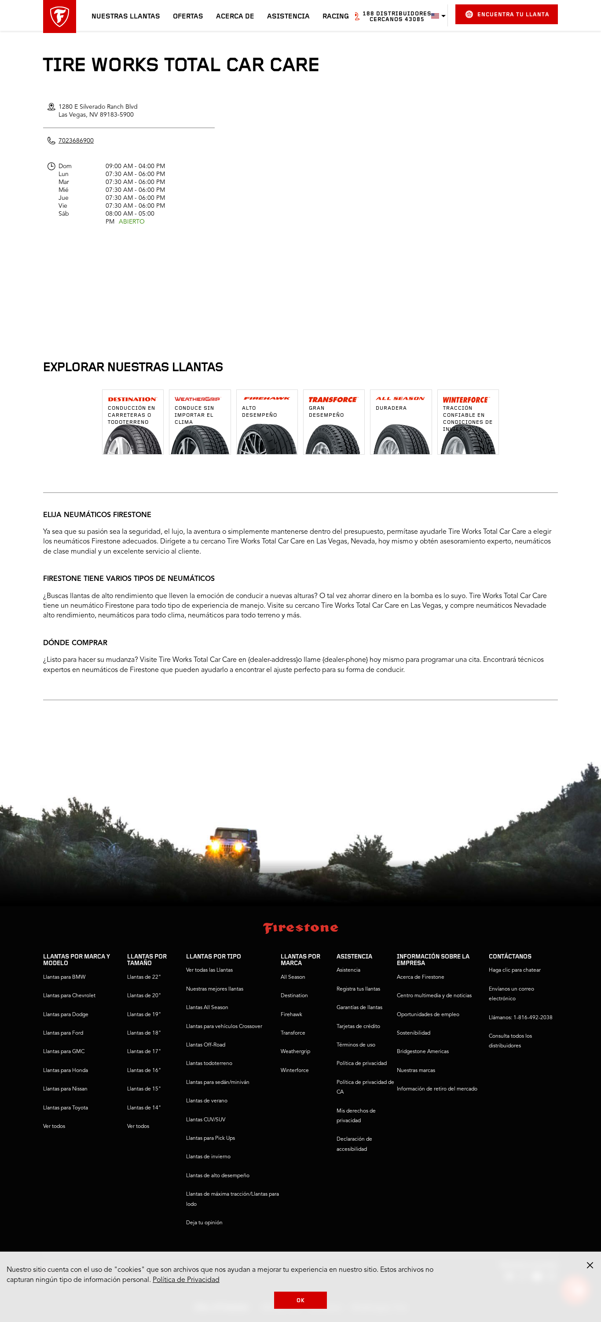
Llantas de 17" (144, 1051)
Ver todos (54, 1126)
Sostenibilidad (413, 1033)
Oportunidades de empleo (428, 1014)
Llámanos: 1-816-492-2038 (521, 1018)
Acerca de (235, 16)
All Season (293, 977)
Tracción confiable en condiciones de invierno (468, 419)
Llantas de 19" (144, 1014)
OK (301, 1301)
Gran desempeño (326, 412)
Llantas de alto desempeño (217, 1176)
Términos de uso (356, 1045)
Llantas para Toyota (65, 1108)
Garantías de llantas (359, 1007)
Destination (294, 996)
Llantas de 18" (144, 1033)
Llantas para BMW (64, 977)
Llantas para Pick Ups (210, 1138)
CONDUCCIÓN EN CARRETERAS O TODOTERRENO (131, 415)
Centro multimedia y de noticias (434, 996)
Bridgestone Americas (423, 1051)
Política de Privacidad (186, 1280)
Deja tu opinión (204, 1223)
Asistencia (288, 16)
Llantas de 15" (144, 1089)
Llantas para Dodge (65, 1014)
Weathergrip (295, 1051)
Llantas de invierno (208, 1157)
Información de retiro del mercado (437, 1089)
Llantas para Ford (63, 1033)
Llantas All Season (207, 1007)
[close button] (590, 1265)
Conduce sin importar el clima (194, 415)
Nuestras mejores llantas (214, 989)
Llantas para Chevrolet (69, 996)
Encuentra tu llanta (513, 15)
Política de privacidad (362, 1063)
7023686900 (76, 141)
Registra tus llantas (358, 989)
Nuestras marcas (416, 1070)
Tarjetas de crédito (358, 1026)
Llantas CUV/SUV (205, 1120)
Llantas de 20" (144, 996)
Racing (335, 16)
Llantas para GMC (63, 1051)
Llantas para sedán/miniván (217, 1082)
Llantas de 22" (144, 977)
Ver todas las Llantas (209, 970)
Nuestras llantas (126, 16)
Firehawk (291, 1014)
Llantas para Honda (65, 1070)
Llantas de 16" (144, 1070)
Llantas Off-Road (205, 1045)
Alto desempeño (259, 412)
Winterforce (295, 1070)
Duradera (391, 408)
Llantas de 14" (144, 1108)
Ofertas (188, 16)
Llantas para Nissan (65, 1089)
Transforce (293, 1033)
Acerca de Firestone (420, 977)
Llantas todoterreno (209, 1063)
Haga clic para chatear (515, 970)
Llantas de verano (206, 1101)
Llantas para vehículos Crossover (224, 1026)
